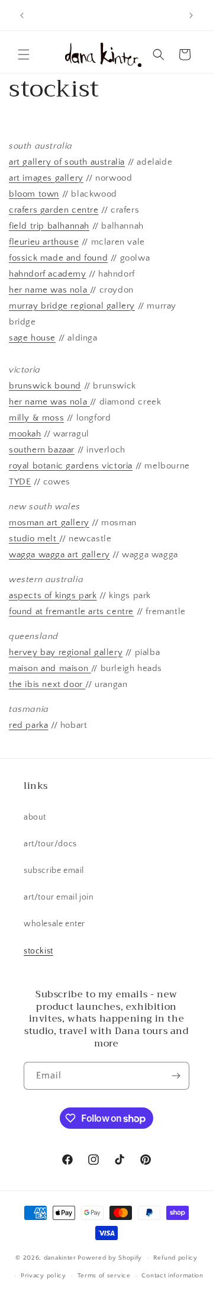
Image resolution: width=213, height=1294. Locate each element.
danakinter (60, 1257)
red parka (28, 725)
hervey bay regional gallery (65, 652)
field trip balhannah (49, 226)
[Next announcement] (191, 15)
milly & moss (36, 418)
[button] (24, 54)
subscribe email (54, 870)
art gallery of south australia (67, 162)
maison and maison (50, 668)
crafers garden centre (54, 210)
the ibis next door (47, 684)
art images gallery (46, 178)
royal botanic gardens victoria (71, 466)
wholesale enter (54, 924)
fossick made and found (58, 258)
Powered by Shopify (110, 1257)
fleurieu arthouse (44, 242)
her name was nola (49, 290)
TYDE (20, 482)
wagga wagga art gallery (59, 555)
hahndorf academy (47, 274)
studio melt (34, 539)
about (35, 817)
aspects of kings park (53, 595)
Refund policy (175, 1257)
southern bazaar (42, 450)
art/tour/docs (50, 844)
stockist (38, 951)
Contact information (172, 1275)
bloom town (34, 194)
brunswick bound (45, 386)
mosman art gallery (49, 523)
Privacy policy (43, 1275)
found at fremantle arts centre (71, 611)
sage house (32, 338)
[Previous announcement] (22, 15)
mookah (25, 434)
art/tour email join (58, 897)
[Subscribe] (176, 1076)
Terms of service (104, 1275)
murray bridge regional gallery (72, 306)
